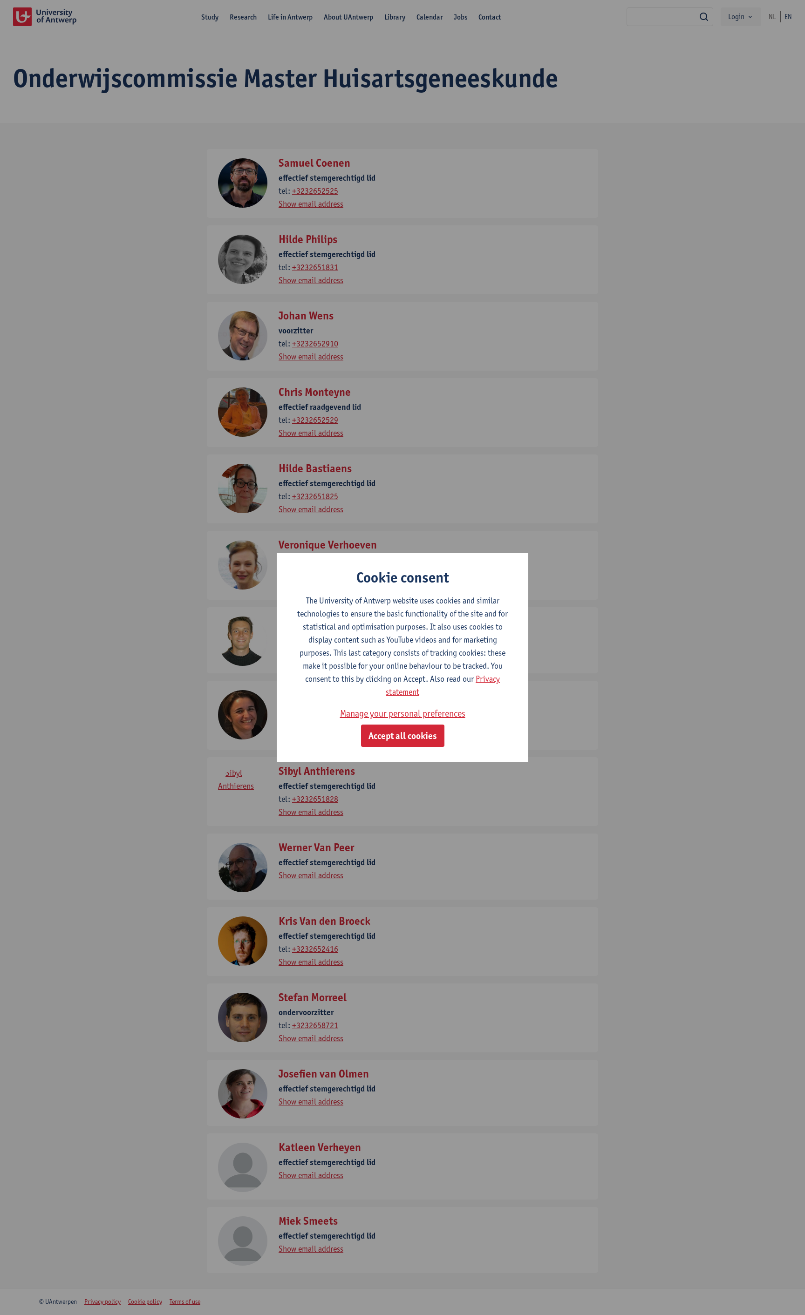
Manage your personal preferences (402, 713)
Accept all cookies (402, 735)
